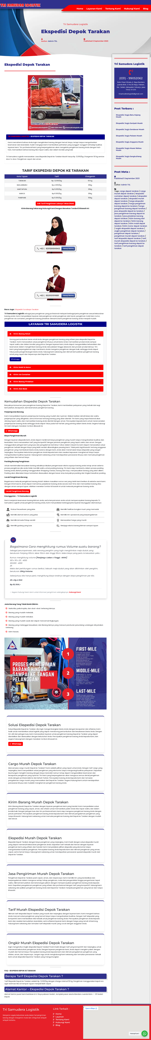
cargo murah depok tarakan (130, 192)
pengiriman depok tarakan (126, 233)
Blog (145, 8)
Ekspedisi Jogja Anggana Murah (129, 142)
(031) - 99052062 (131, 78)
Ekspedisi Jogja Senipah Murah (129, 123)
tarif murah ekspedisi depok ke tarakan (130, 239)
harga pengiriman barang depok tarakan (129, 207)
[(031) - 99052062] (131, 72)
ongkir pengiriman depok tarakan (129, 231)
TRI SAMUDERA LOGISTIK (18, 136)
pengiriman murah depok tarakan (129, 236)
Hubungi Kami (132, 8)
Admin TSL (52, 41)
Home (80, 8)
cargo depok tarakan (129, 191)
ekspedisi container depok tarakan (129, 194)
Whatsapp (15, 359)
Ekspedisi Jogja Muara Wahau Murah (128, 149)
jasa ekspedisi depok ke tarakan (128, 211)
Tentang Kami (113, 8)
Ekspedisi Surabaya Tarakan (27, 309)
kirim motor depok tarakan (135, 226)
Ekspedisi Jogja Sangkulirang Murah (128, 157)
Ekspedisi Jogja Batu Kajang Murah (128, 116)
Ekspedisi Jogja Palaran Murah (129, 136)
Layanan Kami (94, 8)
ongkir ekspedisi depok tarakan (130, 228)
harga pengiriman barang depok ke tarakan (129, 204)
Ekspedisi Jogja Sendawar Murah (130, 129)
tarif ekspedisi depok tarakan (127, 238)
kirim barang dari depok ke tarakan (129, 219)
